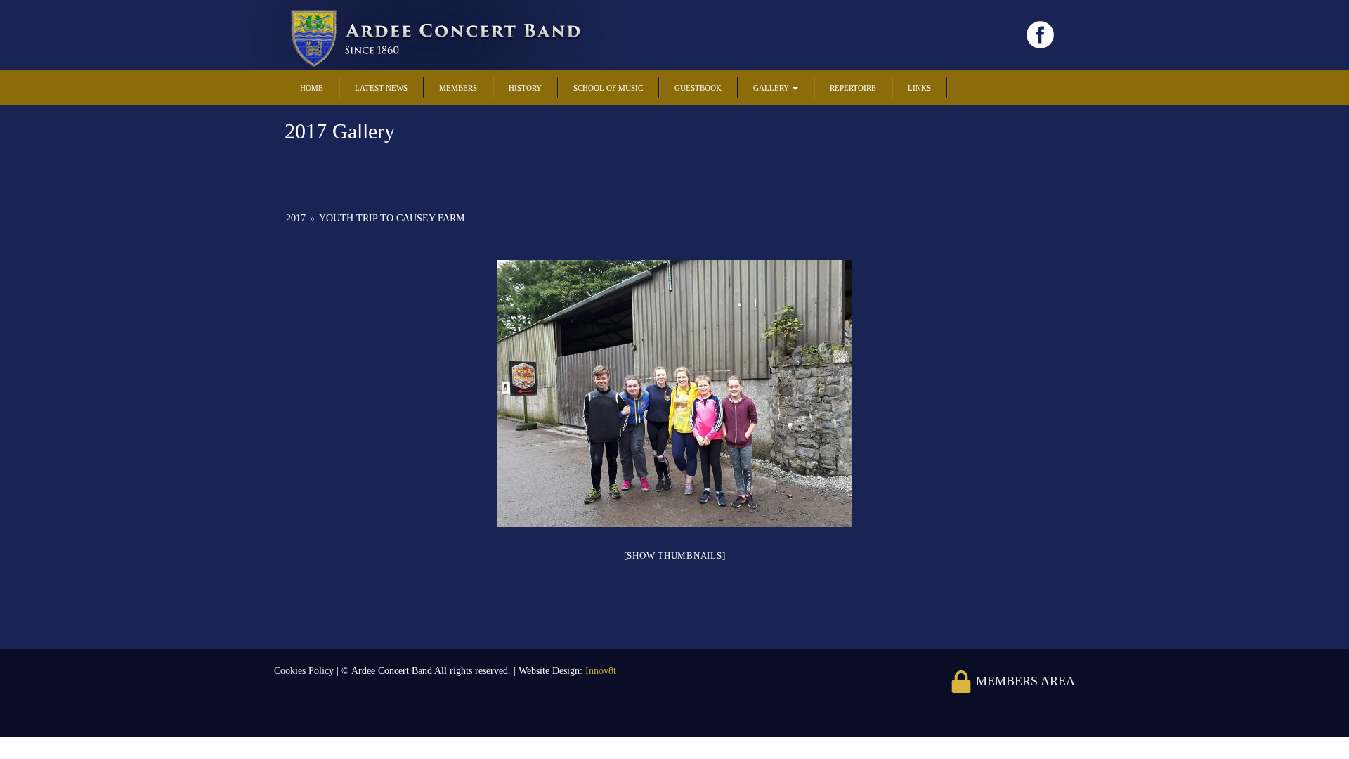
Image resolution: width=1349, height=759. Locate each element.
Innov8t (600, 671)
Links (919, 88)
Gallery (772, 88)
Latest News (381, 88)
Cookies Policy (305, 671)
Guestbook (698, 88)
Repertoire (853, 88)
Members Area (1023, 681)
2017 (296, 218)
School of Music (608, 88)
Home (311, 88)
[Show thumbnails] (675, 555)
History (525, 88)
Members (458, 88)
